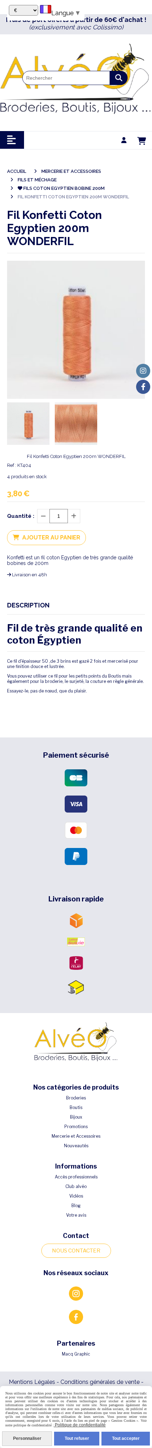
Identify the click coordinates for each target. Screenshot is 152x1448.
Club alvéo (76, 1186)
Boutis (76, 1107)
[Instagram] (143, 371)
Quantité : (20, 516)
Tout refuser (77, 1438)
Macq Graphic (76, 1354)
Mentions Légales (32, 1382)
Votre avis (76, 1215)
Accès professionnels (76, 1177)
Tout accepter (126, 1438)
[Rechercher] (119, 78)
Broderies (76, 1098)
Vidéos (76, 1196)
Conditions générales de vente (100, 1382)
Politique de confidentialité (80, 1424)
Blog (76, 1205)
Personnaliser (27, 1438)
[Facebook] (143, 387)
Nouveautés (76, 1145)
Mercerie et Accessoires (76, 1136)
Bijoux (76, 1117)
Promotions (76, 1126)
